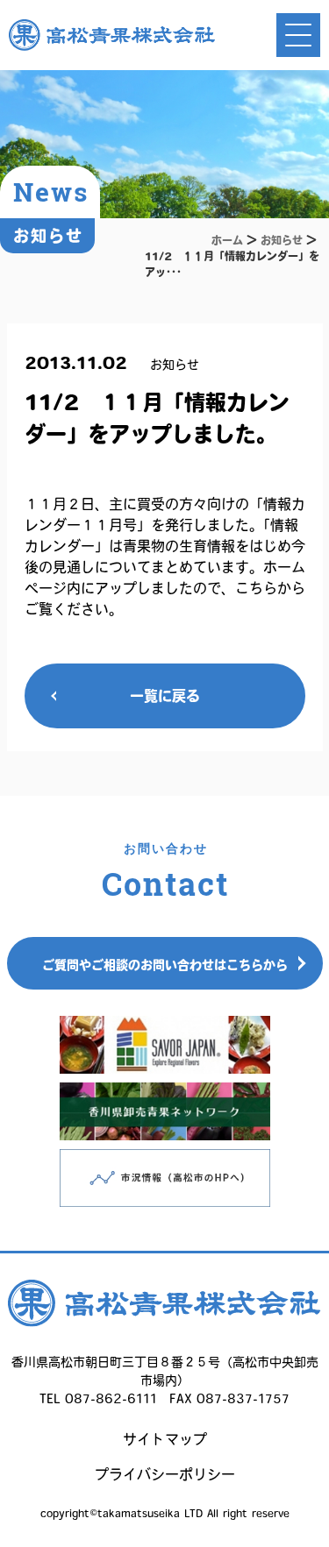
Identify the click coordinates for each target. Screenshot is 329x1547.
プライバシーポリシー (165, 1474)
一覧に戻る (165, 696)
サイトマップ (165, 1439)
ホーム (227, 240)
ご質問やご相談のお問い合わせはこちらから (165, 965)
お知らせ (282, 240)
